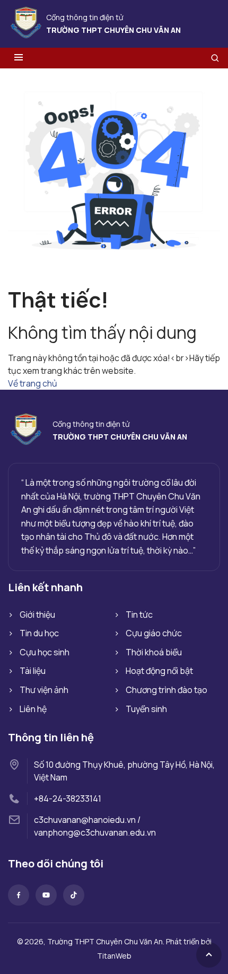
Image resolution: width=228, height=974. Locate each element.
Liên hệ (33, 709)
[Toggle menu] (18, 58)
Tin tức (139, 614)
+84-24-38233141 (67, 798)
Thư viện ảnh (44, 690)
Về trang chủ (32, 383)
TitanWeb (114, 956)
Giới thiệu (37, 614)
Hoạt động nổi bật (159, 671)
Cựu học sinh (44, 652)
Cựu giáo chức (154, 633)
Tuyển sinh (146, 709)
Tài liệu (33, 671)
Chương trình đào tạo (166, 690)
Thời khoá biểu (154, 652)
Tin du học (39, 633)
